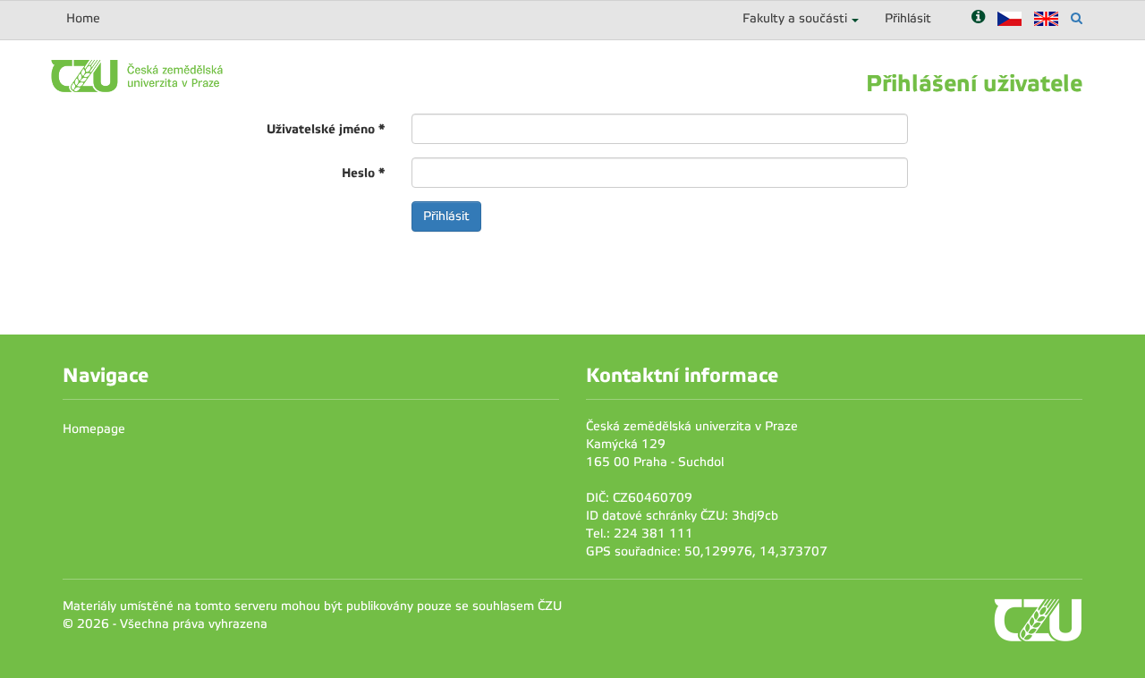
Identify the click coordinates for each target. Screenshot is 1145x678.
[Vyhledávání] (1076, 18)
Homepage (94, 429)
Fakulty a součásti (794, 18)
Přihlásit (908, 18)
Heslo (363, 172)
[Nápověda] (978, 18)
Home (83, 18)
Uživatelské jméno (326, 129)
